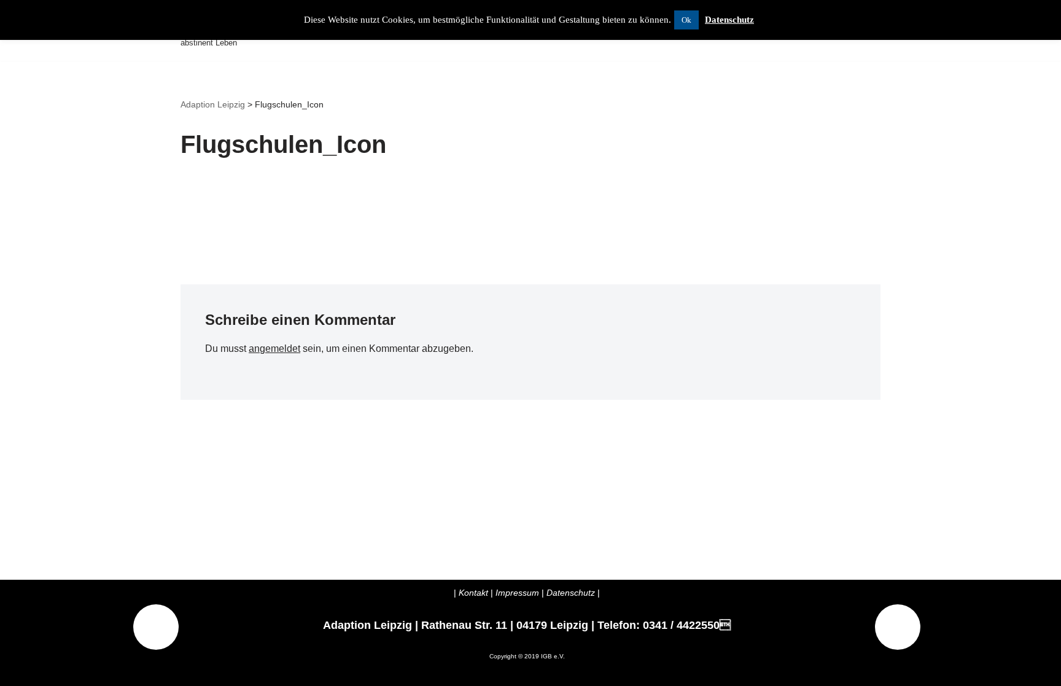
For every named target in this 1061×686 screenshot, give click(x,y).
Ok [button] (686, 20)
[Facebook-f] (897, 627)
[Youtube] (156, 627)
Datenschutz (729, 20)
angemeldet (274, 348)
